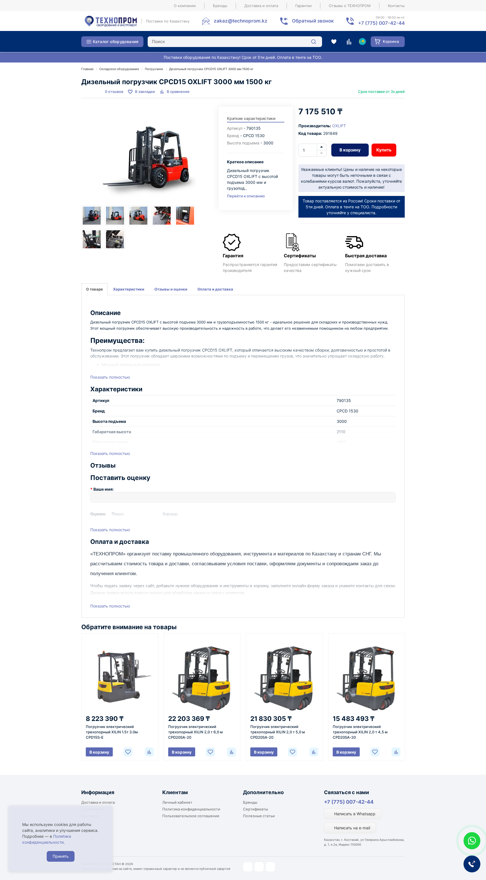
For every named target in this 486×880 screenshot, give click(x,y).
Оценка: (98, 514)
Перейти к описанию (246, 196)
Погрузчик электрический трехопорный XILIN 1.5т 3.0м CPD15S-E (112, 732)
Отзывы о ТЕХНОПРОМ (350, 5)
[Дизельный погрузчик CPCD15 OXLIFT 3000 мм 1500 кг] (147, 156)
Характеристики (128, 289)
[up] (322, 147)
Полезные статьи (259, 816)
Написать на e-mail (351, 827)
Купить (384, 150)
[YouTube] (259, 867)
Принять (61, 856)
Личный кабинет (177, 802)
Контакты (396, 5)
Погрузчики (154, 69)
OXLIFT (339, 125)
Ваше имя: (103, 489)
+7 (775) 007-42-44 (349, 802)
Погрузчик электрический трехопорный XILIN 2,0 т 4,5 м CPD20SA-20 (360, 732)
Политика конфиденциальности (191, 809)
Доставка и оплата (261, 5)
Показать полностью (110, 377)
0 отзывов (114, 91)
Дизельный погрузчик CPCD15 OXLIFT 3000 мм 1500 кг (211, 69)
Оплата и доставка (215, 289)
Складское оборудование (119, 69)
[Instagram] (248, 867)
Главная (87, 69)
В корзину (350, 150)
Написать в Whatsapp (354, 813)
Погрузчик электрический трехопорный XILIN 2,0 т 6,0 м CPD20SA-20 (195, 732)
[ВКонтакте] (270, 867)
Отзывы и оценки (170, 289)
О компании (185, 5)
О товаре (94, 289)
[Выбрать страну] (362, 41)
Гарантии (303, 5)
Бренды (220, 5)
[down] (322, 153)
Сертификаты (255, 809)
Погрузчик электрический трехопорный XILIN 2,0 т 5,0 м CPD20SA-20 (277, 732)
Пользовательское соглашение (190, 816)
